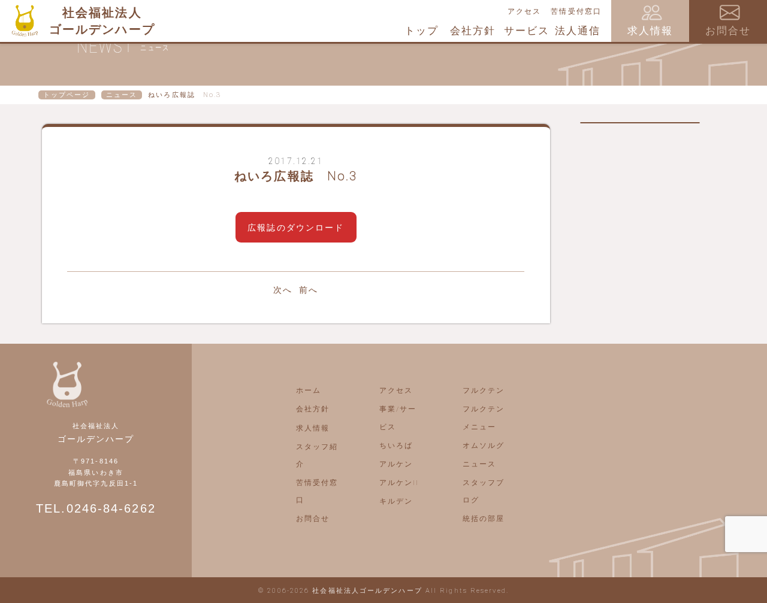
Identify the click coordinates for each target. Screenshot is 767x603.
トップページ (66, 95)
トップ (421, 31)
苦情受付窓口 (576, 11)
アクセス (524, 11)
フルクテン (484, 390)
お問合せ (313, 518)
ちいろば (396, 445)
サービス (526, 31)
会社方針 (473, 31)
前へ (308, 290)
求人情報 (313, 428)
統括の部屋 (484, 518)
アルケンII (399, 482)
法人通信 (577, 31)
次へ (282, 290)
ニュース (121, 95)
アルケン (396, 464)
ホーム (308, 390)
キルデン (396, 501)
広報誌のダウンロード (295, 227)
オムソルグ (484, 445)
